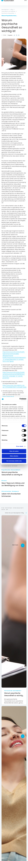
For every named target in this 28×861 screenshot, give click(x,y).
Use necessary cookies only (14, 460)
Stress (4, 480)
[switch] (24, 430)
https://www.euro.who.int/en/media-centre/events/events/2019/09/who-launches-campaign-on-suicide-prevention (14, 375)
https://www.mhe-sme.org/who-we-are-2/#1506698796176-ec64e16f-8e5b (14, 386)
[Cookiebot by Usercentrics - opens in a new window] (19, 399)
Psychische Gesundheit (11, 470)
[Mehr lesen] (22, 545)
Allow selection (14, 456)
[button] (14, 35)
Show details (19, 446)
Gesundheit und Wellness (8, 11)
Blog (12, 9)
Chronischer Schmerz (10, 491)
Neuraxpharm (5, 9)
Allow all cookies (14, 451)
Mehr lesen (15, 545)
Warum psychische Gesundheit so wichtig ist (13, 695)
